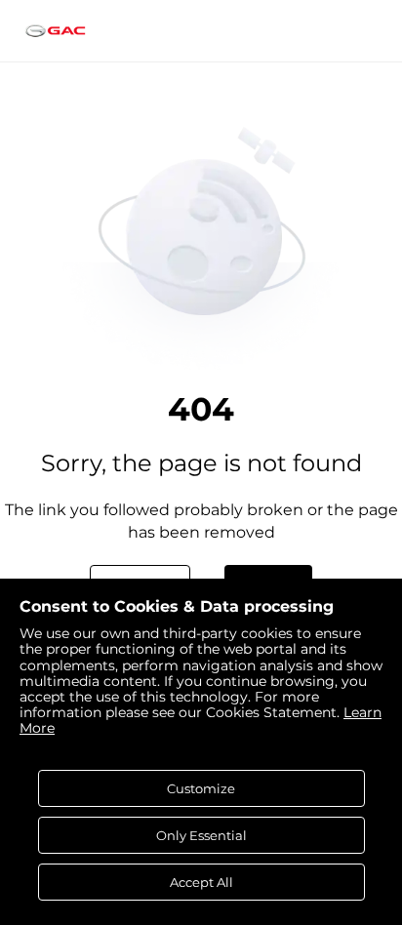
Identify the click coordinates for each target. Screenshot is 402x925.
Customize (201, 788)
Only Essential (201, 835)
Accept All (201, 882)
